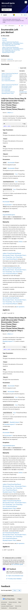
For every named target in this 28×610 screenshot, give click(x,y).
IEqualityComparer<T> (8, 341)
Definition (4, 38)
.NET (6, 25)
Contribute (3, 604)
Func (16, 174)
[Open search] (21, 15)
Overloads (4, 40)
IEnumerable (11, 162)
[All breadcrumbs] (2, 26)
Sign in (25, 15)
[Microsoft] (14, 15)
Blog (19, 602)
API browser (11, 25)
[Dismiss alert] (26, 2)
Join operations (20, 306)
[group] (14, 83)
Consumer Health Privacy (7, 606)
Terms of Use (18, 606)
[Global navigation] (1, 15)
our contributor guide (17, 564)
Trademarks (3, 608)
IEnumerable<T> (8, 204)
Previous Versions (13, 602)
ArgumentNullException (9, 214)
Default (20, 241)
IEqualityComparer (14, 422)
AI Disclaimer (4, 602)
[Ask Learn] (19, 26)
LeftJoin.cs (9, 112)
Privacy (9, 604)
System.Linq (10, 59)
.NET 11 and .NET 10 (9, 313)
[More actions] (26, 26)
